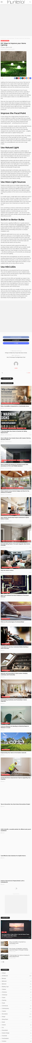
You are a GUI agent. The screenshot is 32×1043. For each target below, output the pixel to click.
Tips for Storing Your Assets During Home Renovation (15, 932)
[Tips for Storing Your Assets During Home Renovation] (16, 921)
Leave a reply (6, 378)
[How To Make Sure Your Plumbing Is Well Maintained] (16, 973)
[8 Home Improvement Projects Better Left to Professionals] (16, 870)
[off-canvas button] (2, 2)
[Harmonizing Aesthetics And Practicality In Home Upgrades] (16, 689)
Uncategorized (16, 403)
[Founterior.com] (16, 1)
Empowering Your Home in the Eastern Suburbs (13, 752)
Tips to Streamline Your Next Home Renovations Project (15, 804)
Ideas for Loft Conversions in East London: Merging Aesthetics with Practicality (14, 674)
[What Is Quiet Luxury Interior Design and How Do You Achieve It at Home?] (16, 480)
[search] (30, 2)
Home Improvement (5, 40)
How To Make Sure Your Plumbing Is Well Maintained (15, 983)
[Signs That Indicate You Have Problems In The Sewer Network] (16, 584)
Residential (26, 460)
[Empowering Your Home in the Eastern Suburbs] (16, 741)
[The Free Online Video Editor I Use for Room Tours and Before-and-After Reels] (16, 1031)
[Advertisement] (16, 20)
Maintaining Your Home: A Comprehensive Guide (14, 907)
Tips (11, 403)
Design (3, 487)
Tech (3, 1033)
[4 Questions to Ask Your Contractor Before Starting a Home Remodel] (16, 636)
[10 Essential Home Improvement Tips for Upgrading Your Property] (16, 767)
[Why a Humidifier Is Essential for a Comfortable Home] (16, 395)
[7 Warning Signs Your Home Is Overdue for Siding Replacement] (16, 420)
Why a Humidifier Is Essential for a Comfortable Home (15, 406)
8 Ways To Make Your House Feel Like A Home (16, 352)
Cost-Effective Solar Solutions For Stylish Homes (13, 855)
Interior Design (20, 428)
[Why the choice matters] (16, 559)
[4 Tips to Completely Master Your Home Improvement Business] (16, 946)
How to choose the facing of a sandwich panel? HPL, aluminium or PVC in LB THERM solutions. (14, 465)
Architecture (4, 428)
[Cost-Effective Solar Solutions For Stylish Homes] (16, 844)
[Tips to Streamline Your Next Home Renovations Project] (16, 793)
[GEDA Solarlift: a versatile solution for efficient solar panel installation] (16, 818)
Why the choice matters (7, 570)
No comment (9, 408)
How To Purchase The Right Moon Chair (16, 357)
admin (3, 47)
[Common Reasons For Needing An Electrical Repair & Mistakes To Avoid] (16, 715)
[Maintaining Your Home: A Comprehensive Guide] (16, 896)
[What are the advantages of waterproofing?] (16, 611)
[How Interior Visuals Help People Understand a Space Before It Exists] (16, 506)
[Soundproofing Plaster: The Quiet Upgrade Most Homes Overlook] (16, 533)
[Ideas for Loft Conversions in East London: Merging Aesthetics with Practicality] (16, 662)
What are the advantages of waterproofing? (12, 622)
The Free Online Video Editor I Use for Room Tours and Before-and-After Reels (15, 1036)
